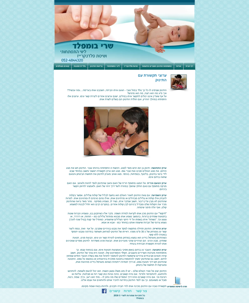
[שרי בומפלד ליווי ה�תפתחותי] (104, 291)
